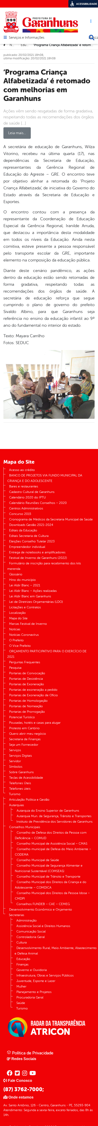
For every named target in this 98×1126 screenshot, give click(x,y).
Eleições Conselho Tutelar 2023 (32, 541)
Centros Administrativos (26, 508)
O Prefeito (16, 640)
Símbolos (15, 766)
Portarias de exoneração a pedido (33, 689)
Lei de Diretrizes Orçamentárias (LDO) (36, 602)
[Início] (4, 45)
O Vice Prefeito (20, 645)
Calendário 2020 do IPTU (27, 497)
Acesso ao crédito (22, 470)
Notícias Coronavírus (24, 634)
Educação (28, 45)
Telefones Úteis (20, 783)
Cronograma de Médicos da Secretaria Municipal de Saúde (51, 519)
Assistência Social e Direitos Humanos (43, 926)
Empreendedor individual (27, 547)
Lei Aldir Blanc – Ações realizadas (33, 591)
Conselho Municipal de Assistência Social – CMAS (52, 843)
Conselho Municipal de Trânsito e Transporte (48, 876)
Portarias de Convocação (27, 673)
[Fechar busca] (91, 37)
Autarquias (16, 805)
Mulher (21, 986)
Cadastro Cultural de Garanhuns (31, 492)
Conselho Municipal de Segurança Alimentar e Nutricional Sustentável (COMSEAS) (49, 868)
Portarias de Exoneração (26, 684)
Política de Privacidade (32, 1053)
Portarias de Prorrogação (27, 711)
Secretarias (16, 915)
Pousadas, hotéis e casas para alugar (35, 722)
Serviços (15, 750)
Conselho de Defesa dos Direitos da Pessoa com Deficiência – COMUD (51, 835)
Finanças (22, 964)
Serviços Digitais (20, 755)
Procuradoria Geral (29, 997)
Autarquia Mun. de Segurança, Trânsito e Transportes (54, 816)
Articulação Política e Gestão (29, 799)
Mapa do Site (18, 618)
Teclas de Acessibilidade (26, 777)
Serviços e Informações (26, 38)
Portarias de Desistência (26, 678)
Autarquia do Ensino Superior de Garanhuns (48, 810)
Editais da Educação (23, 530)
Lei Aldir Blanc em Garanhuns (30, 596)
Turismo (15, 794)
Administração (26, 920)
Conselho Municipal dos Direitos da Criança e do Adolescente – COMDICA (50, 884)
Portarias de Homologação (28, 700)
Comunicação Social (31, 931)
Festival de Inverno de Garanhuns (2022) (38, 558)
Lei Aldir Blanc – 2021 (24, 585)
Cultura (21, 942)
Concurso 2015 (20, 514)
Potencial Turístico (22, 717)
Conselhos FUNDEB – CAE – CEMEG (43, 904)
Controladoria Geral (30, 937)
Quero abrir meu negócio (27, 733)
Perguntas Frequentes (24, 662)
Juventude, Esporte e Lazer (35, 981)
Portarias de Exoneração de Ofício (33, 695)
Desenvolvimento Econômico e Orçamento (40, 909)
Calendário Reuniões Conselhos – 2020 (38, 503)
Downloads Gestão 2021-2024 (31, 525)
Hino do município (22, 580)
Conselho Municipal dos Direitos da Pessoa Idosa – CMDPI (52, 895)
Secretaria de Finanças (25, 739)
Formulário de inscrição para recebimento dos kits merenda (44, 566)
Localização (17, 613)
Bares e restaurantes (23, 486)
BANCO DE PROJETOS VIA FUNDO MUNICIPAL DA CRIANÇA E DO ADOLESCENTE (44, 478)
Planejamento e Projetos (34, 992)
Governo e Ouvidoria (31, 970)
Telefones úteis (20, 788)
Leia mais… (17, 133)
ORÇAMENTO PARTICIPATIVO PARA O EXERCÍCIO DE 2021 (47, 654)
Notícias (15, 45)
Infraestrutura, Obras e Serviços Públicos (45, 975)
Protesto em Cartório (24, 728)
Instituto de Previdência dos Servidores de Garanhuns (54, 821)
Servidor (15, 761)
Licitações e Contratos (25, 607)
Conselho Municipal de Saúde (38, 860)
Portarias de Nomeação (26, 706)
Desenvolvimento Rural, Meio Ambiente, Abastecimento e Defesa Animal (56, 950)
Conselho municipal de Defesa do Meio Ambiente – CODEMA (53, 851)
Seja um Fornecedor (23, 744)
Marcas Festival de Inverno (28, 624)
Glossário (15, 574)
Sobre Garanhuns (21, 772)
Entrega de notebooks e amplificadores (37, 552)
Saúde (20, 1003)
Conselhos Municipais (24, 827)
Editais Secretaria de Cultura (29, 536)
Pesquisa (15, 667)
